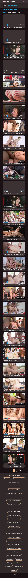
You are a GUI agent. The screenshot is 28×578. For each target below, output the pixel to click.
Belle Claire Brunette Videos (14, 493)
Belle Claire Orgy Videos (14, 522)
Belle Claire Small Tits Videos (14, 541)
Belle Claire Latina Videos (14, 511)
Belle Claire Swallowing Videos (14, 552)
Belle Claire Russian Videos (14, 537)
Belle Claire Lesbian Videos (14, 515)
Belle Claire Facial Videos (14, 497)
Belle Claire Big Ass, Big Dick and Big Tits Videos (14, 486)
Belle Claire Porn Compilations (14, 530)
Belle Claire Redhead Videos (14, 533)
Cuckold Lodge (9, 563)
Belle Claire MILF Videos (14, 519)
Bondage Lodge (9, 559)
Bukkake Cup (19, 559)
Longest (10, 12)
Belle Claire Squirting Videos (14, 544)
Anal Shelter (10, 2)
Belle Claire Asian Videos (18, 478)
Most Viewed (16, 12)
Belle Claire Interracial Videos (14, 508)
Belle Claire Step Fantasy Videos (14, 548)
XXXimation (14, 570)
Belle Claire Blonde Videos (14, 489)
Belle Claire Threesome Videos (14, 555)
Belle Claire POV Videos (14, 526)
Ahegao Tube (7, 478)
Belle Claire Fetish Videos (14, 504)
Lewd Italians (18, 566)
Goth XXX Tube (19, 563)
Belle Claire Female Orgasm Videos (14, 500)
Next (21, 470)
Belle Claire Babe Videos (14, 482)
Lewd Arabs (9, 566)
